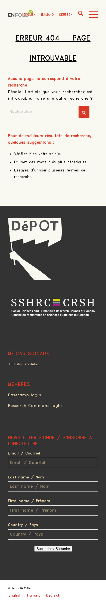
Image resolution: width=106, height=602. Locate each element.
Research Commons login (35, 405)
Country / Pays (23, 525)
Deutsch (66, 15)
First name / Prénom (29, 501)
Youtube (31, 364)
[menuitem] (78, 15)
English (29, 15)
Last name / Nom (26, 477)
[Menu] (90, 15)
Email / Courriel (24, 453)
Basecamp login (24, 395)
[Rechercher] (78, 15)
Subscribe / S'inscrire (53, 549)
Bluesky (15, 364)
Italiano (47, 15)
